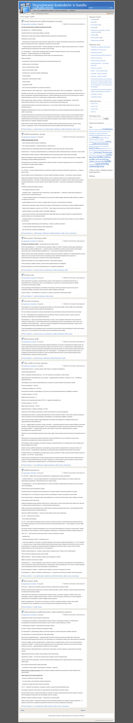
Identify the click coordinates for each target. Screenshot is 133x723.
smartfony (103, 155)
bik (101, 129)
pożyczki (102, 148)
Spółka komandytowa (31, 470)
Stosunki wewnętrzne (31, 301)
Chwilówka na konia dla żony (98, 49)
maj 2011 (93, 111)
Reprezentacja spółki (31, 339)
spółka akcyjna (49, 129)
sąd (44, 129)
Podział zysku (29, 275)
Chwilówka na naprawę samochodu (100, 47)
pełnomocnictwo (38, 129)
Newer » (83, 710)
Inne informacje (95, 25)
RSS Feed (110, 13)
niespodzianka (101, 142)
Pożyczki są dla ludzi (96, 58)
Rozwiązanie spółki (31, 581)
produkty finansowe (103, 152)
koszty (90, 137)
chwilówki (91, 131)
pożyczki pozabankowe (101, 150)
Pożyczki (93, 35)
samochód (98, 155)
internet (104, 135)
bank (90, 129)
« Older (22, 710)
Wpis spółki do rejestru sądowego (36, 363)
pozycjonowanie (105, 146)
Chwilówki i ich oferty (96, 94)
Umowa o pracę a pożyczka (98, 60)
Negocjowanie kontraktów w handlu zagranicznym (59, 6)
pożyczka (94, 148)
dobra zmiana (97, 131)
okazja (90, 144)
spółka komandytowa (66, 129)
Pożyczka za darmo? (96, 68)
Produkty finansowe (96, 40)
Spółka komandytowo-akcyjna (34, 134)
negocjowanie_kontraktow (30, 24)
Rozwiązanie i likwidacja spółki (35, 238)
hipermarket (104, 133)
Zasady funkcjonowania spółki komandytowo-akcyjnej (43, 21)
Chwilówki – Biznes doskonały (99, 73)
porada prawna (97, 146)
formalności (98, 133)
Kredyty (93, 27)
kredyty (101, 137)
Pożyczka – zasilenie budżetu (99, 76)
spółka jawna (57, 129)
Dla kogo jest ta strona (42, 13)
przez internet (92, 155)
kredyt (95, 137)
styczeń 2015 (94, 109)
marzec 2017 (94, 103)
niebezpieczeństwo (93, 142)
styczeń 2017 (94, 106)
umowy (78, 129)
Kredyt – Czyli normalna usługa (99, 71)
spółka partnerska (48, 706)
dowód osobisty (104, 131)
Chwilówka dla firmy (96, 97)
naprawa (102, 139)
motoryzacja (96, 139)
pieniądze (91, 146)
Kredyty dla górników (96, 52)
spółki (74, 129)
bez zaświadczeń (96, 129)
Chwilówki (93, 19)
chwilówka (107, 129)
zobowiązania (72, 233)
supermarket (92, 164)
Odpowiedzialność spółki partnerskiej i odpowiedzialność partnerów (48, 612)
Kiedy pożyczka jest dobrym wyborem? (101, 55)
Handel (93, 22)
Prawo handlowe (27, 129)
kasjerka (109, 135)
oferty (108, 141)
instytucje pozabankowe (96, 135)
